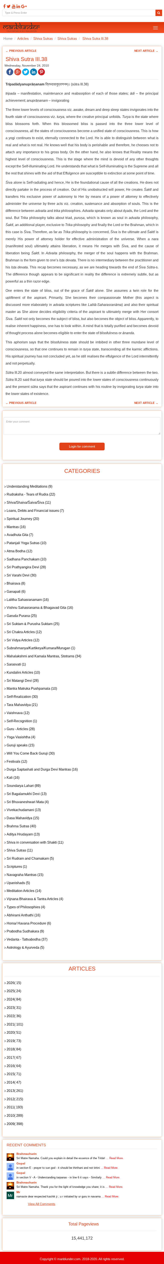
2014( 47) (14, 1082)
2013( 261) (15, 1091)
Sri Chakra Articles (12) (24, 632)
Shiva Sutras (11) (20, 850)
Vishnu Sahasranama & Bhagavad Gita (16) (40, 607)
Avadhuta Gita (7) (20, 535)
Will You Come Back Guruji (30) (31, 753)
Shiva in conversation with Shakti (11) (35, 842)
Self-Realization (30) (22, 696)
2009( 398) (15, 1124)
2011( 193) (15, 1107)
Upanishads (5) (18, 883)
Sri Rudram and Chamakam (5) (30, 858)
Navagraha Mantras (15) (25, 875)
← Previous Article (21, 50)
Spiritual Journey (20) (23, 519)
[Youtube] (13, 6)
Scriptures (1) (17, 866)
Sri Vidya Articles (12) (23, 640)
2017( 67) (14, 1057)
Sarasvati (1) (16, 664)
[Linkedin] (17, 6)
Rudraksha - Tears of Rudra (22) (31, 494)
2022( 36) (14, 1016)
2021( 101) (15, 1024)
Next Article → (146, 50)
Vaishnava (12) (18, 713)
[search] (158, 13)
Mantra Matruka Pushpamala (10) (32, 688)
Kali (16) (13, 777)
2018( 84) (14, 1049)
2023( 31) (14, 1007)
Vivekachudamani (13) (24, 810)
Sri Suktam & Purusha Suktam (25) (33, 624)
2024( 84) (14, 999)
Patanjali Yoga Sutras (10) (26, 543)
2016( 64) (14, 1066)
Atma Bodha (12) (19, 551)
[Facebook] (4, 6)
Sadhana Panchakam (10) (26, 559)
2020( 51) (14, 1032)
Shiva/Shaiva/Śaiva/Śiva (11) (29, 502)
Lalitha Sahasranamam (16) (28, 599)
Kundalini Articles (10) (23, 672)
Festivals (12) (17, 761)
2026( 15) (14, 983)
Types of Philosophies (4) (26, 907)
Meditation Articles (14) (24, 891)
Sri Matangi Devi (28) (23, 680)
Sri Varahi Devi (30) (21, 575)
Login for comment (82, 446)
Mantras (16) (16, 527)
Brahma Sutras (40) (21, 826)
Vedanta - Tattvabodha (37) (27, 939)
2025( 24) (14, 991)
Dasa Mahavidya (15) (23, 818)
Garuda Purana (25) (22, 616)
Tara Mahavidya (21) (22, 705)
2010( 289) (15, 1115)
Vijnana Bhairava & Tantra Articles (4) (35, 899)
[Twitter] (8, 6)
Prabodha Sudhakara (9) (25, 931)
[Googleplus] (23, 6)
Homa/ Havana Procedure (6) (29, 923)
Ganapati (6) (16, 591)
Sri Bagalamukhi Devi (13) (27, 794)
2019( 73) (14, 1041)
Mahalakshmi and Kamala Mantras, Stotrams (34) (44, 656)
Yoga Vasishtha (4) (21, 737)
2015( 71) (14, 1074)
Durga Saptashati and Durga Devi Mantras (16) (42, 769)
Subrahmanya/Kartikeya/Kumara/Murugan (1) (41, 648)
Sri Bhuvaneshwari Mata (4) (28, 802)
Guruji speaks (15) (20, 745)
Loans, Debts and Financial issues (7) (35, 510)
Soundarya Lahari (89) (24, 786)
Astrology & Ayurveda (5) (25, 947)
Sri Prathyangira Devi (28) (26, 567)
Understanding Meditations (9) (29, 486)
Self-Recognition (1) (22, 721)
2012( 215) (15, 1099)
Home (8, 38)
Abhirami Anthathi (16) (23, 915)
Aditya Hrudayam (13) (23, 834)
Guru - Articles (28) (21, 729)
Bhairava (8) (16, 583)
